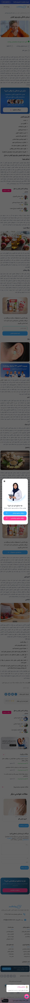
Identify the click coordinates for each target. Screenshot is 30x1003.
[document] (15, 501)
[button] (4, 481)
